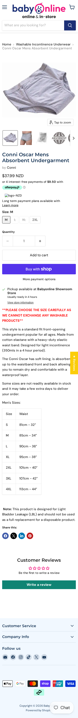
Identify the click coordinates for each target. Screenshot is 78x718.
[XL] (25, 224)
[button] (10, 138)
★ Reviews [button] (74, 363)
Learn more (10, 205)
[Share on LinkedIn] (21, 536)
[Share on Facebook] (5, 536)
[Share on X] (13, 536)
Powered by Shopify (39, 710)
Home (6, 44)
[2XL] (36, 224)
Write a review (39, 584)
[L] (15, 224)
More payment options (39, 279)
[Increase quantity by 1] (40, 241)
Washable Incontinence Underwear (43, 44)
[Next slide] (73, 138)
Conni (11, 167)
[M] (6, 224)
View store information (20, 302)
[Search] (70, 25)
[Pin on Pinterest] (30, 536)
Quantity (8, 231)
